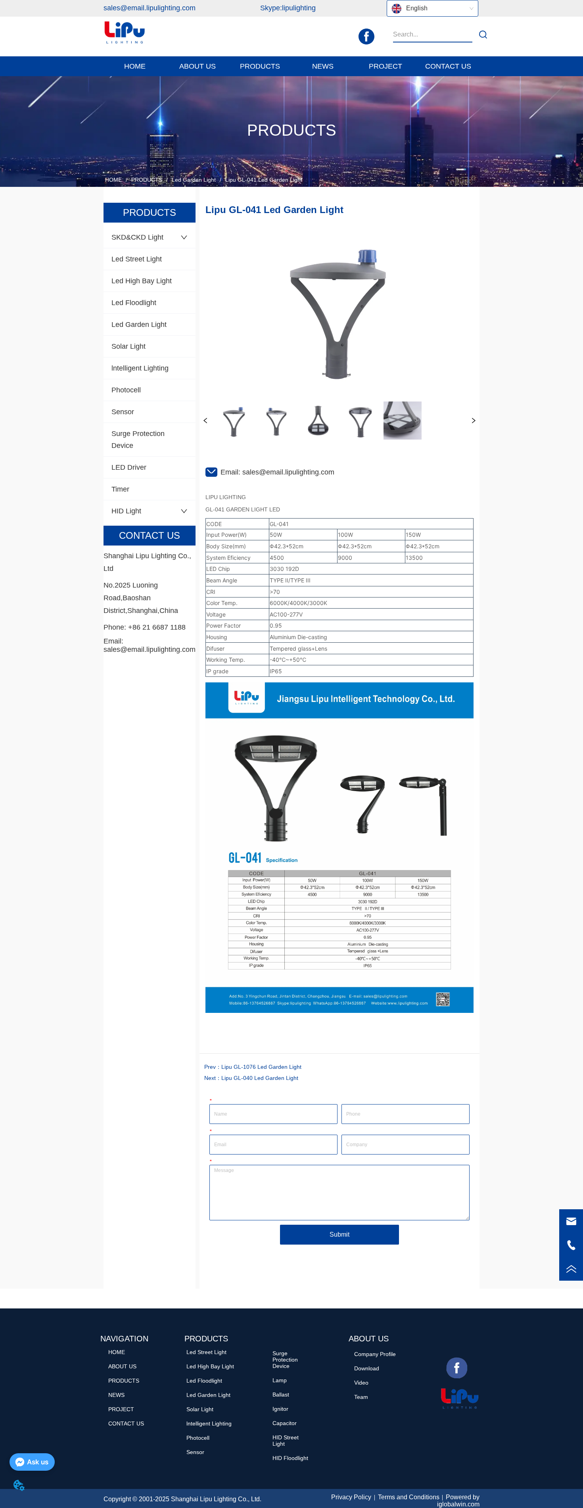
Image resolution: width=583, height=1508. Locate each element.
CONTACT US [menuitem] (448, 66)
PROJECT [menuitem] (385, 66)
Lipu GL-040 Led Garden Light (259, 1078)
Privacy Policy (351, 1497)
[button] (197, 66)
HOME (113, 180)
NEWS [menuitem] (323, 66)
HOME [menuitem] (135, 66)
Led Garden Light (194, 180)
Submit (339, 1234)
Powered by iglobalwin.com (458, 1501)
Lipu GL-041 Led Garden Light (263, 180)
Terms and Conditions (408, 1497)
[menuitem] (197, 66)
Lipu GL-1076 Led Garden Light (261, 1067)
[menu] (291, 66)
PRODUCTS (146, 180)
